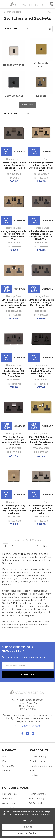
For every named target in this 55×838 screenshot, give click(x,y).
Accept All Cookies (27, 833)
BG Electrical (35, 803)
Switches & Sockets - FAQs (31, 557)
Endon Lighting (37, 798)
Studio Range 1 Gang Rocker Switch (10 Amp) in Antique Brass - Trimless (13, 509)
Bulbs (33, 770)
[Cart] (51, 4)
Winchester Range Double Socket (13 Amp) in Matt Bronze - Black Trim (13, 441)
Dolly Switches (13, 96)
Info (4, 756)
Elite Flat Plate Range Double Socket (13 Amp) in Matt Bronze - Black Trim (41, 235)
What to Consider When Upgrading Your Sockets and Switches (26, 560)
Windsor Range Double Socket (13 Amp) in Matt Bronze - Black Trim (13, 372)
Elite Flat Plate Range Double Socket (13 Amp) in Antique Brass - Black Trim (13, 304)
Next (46, 546)
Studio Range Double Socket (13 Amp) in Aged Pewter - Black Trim (41, 509)
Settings (27, 820)
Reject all (27, 826)
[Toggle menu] (4, 4)
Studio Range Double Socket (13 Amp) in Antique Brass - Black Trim (41, 166)
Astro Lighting (9, 803)
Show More (27, 104)
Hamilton (7, 798)
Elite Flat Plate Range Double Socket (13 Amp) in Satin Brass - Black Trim (41, 441)
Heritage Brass (9, 794)
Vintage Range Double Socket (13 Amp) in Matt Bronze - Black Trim (41, 304)
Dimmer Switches (27, 600)
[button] (50, 29)
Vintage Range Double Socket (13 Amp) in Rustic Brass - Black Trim (13, 235)
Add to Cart (6, 151)
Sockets (41, 96)
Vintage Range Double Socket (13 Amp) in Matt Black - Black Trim (41, 372)
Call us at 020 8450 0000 (28, 726)
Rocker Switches (13, 64)
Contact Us (8, 766)
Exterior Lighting (38, 761)
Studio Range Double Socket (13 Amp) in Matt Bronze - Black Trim (14, 166)
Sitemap (6, 770)
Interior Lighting (38, 756)
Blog (4, 761)
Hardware (35, 775)
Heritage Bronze (37, 794)
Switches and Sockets (41, 766)
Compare (19, 151)
